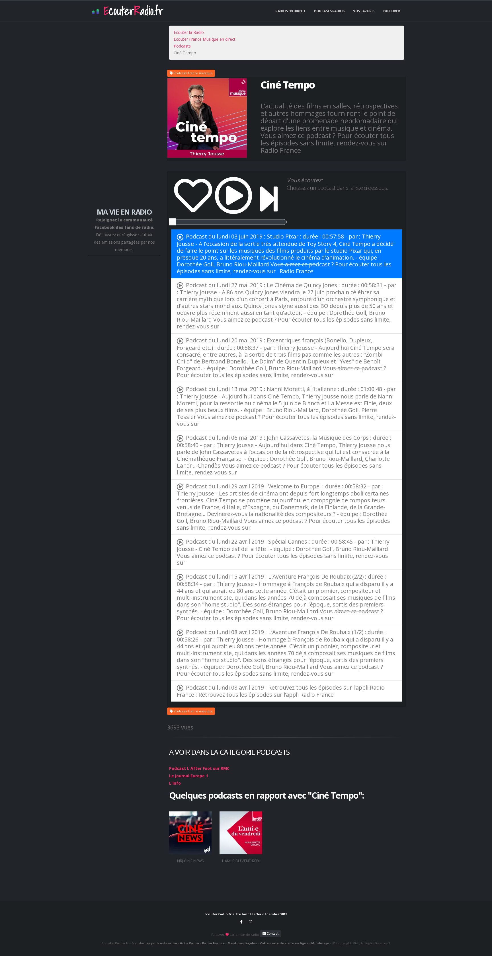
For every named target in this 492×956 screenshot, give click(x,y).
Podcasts (182, 46)
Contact (272, 933)
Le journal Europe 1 (188, 775)
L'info (175, 783)
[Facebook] (241, 922)
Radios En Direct (290, 11)
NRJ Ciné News (190, 861)
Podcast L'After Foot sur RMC (199, 768)
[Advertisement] (124, 116)
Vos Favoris (363, 11)
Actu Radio (189, 943)
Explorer (391, 11)
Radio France (296, 271)
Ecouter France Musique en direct (204, 39)
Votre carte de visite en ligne (284, 943)
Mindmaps (320, 943)
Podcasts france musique (192, 73)
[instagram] (251, 922)
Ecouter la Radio (189, 32)
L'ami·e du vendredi (241, 861)
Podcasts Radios (329, 11)
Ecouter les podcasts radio (154, 943)
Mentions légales (242, 943)
